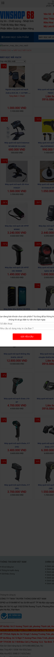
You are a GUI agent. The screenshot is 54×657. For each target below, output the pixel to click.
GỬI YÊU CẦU (27, 337)
